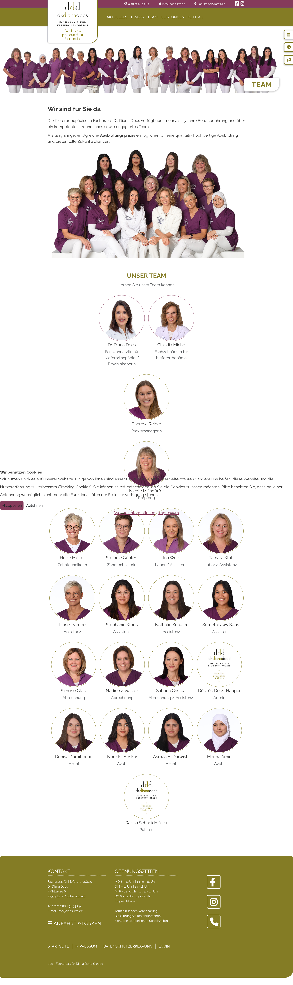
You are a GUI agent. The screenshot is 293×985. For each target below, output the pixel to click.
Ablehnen (34, 505)
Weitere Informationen (134, 512)
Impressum (168, 512)
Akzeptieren (12, 505)
